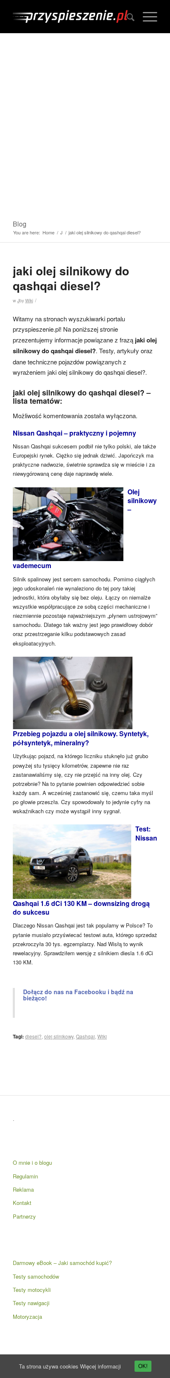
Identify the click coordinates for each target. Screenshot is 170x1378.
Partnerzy (24, 1216)
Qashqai (85, 1036)
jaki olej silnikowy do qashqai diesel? (71, 278)
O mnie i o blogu (32, 1162)
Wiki (29, 300)
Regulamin (25, 1176)
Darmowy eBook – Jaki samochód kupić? (62, 1263)
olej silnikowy (58, 1036)
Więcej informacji (100, 1366)
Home (48, 232)
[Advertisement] (85, 123)
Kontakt (22, 1203)
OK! (143, 1366)
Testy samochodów (36, 1276)
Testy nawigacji (31, 1303)
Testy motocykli (32, 1290)
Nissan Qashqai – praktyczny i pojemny (74, 433)
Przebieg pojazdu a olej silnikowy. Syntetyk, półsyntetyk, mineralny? (81, 738)
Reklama (23, 1189)
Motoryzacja (27, 1316)
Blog (19, 224)
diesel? (33, 1036)
